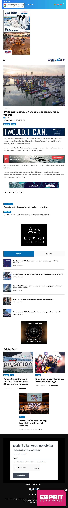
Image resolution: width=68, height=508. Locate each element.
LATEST (18, 254)
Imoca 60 (6, 124)
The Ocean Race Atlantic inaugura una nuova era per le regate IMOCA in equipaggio (36, 261)
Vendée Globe (9, 120)
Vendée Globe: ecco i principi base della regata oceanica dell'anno (33, 423)
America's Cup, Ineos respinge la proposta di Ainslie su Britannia (33, 299)
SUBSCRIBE (21, 475)
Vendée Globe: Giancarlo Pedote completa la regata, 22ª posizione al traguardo (16, 381)
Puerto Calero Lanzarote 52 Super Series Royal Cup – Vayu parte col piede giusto (38, 274)
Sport (7, 118)
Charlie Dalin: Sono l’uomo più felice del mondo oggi (49, 380)
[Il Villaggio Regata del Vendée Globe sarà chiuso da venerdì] (13, 192)
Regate (13, 124)
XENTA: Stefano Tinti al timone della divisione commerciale (26, 215)
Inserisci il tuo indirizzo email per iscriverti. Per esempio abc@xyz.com (30, 461)
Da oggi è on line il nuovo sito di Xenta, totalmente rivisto (26, 207)
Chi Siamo (29, 484)
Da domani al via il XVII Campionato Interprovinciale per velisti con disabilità (37, 312)
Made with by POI (34, 502)
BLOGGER (49, 254)
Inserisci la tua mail (19, 454)
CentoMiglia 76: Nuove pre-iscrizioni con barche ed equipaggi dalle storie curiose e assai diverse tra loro (38, 287)
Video (11, 375)
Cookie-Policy (37, 484)
